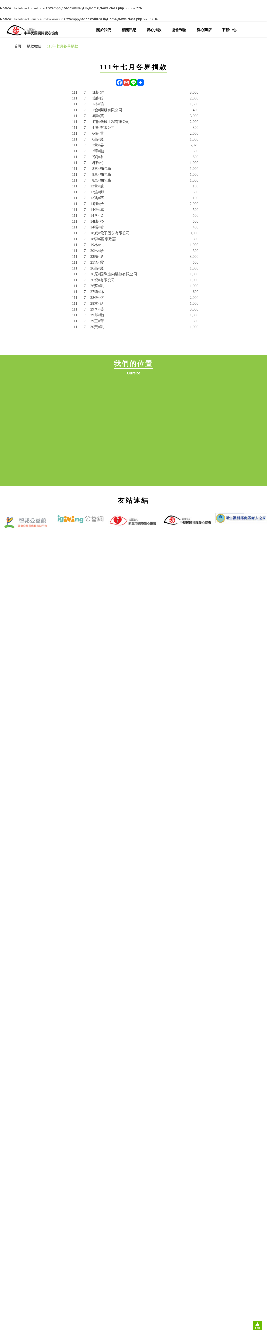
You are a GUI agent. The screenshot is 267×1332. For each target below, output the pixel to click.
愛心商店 (204, 30)
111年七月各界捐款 (62, 46)
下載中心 (229, 30)
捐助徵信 (34, 46)
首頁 (18, 46)
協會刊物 (179, 30)
